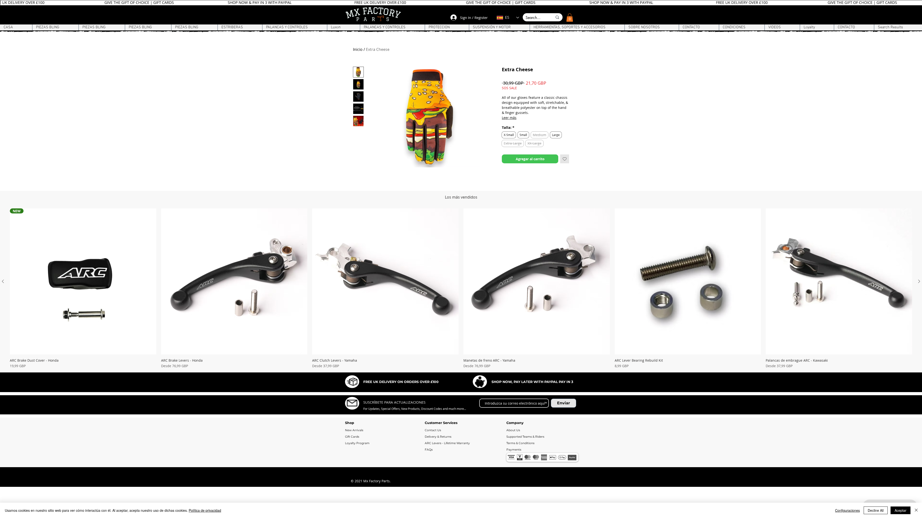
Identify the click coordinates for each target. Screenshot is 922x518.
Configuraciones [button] (847, 510)
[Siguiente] (919, 313)
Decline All (876, 510)
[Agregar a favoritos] (564, 158)
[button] (569, 17)
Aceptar (900, 510)
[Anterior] (3, 313)
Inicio (358, 49)
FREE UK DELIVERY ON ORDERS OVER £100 (401, 414)
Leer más (509, 117)
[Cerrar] (916, 510)
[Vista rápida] (234, 313)
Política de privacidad (205, 510)
